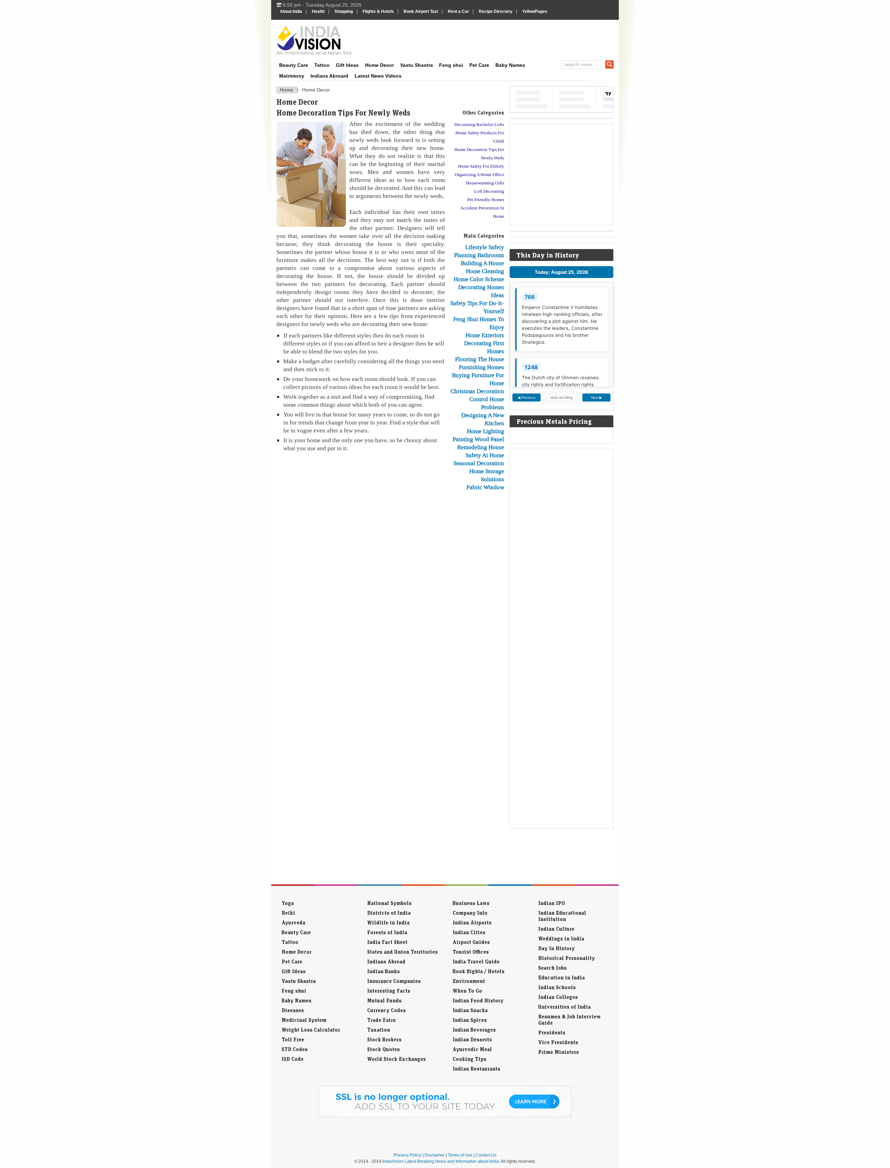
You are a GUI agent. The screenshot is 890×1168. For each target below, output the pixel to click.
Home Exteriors (485, 335)
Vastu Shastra (416, 65)
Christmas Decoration (477, 391)
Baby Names (510, 65)
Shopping (343, 11)
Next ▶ (596, 397)
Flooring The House (479, 359)
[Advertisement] (492, 39)
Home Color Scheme (479, 279)
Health (318, 11)
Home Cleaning (485, 271)
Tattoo (322, 65)
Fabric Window (485, 487)
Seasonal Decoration (478, 463)
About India (291, 11)
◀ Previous (526, 397)
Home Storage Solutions (486, 475)
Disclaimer (434, 1155)
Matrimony (291, 76)
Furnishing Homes (481, 367)
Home (286, 90)
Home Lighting (485, 431)
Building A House (482, 263)
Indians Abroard (329, 76)
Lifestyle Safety (484, 247)
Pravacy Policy (407, 1155)
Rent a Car (458, 11)
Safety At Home (485, 455)
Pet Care (479, 65)
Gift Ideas (347, 65)
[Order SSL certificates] (445, 1115)
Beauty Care (293, 65)
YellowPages (534, 11)
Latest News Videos (378, 76)
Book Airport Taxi (421, 11)
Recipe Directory (495, 11)
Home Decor (379, 65)
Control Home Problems (486, 403)
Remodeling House (480, 447)
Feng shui (451, 65)
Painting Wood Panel (478, 439)
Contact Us (486, 1155)
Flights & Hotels (378, 11)
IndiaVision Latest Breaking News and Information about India (440, 1161)
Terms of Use (460, 1155)
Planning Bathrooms (479, 255)
